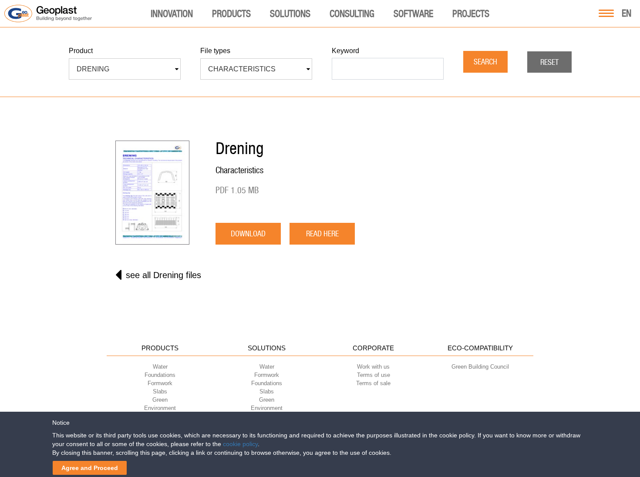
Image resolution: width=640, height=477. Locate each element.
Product (81, 50)
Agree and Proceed (89, 467)
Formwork (160, 383)
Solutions (290, 13)
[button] (125, 69)
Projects (470, 13)
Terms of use (373, 375)
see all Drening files (163, 275)
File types (215, 50)
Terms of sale (373, 383)
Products (231, 13)
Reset (549, 62)
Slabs (160, 391)
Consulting (352, 13)
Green (160, 399)
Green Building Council (480, 366)
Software (413, 13)
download (248, 233)
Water (160, 366)
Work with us (373, 366)
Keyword (345, 50)
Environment (160, 408)
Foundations (160, 375)
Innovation (172, 13)
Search (485, 61)
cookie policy (240, 443)
